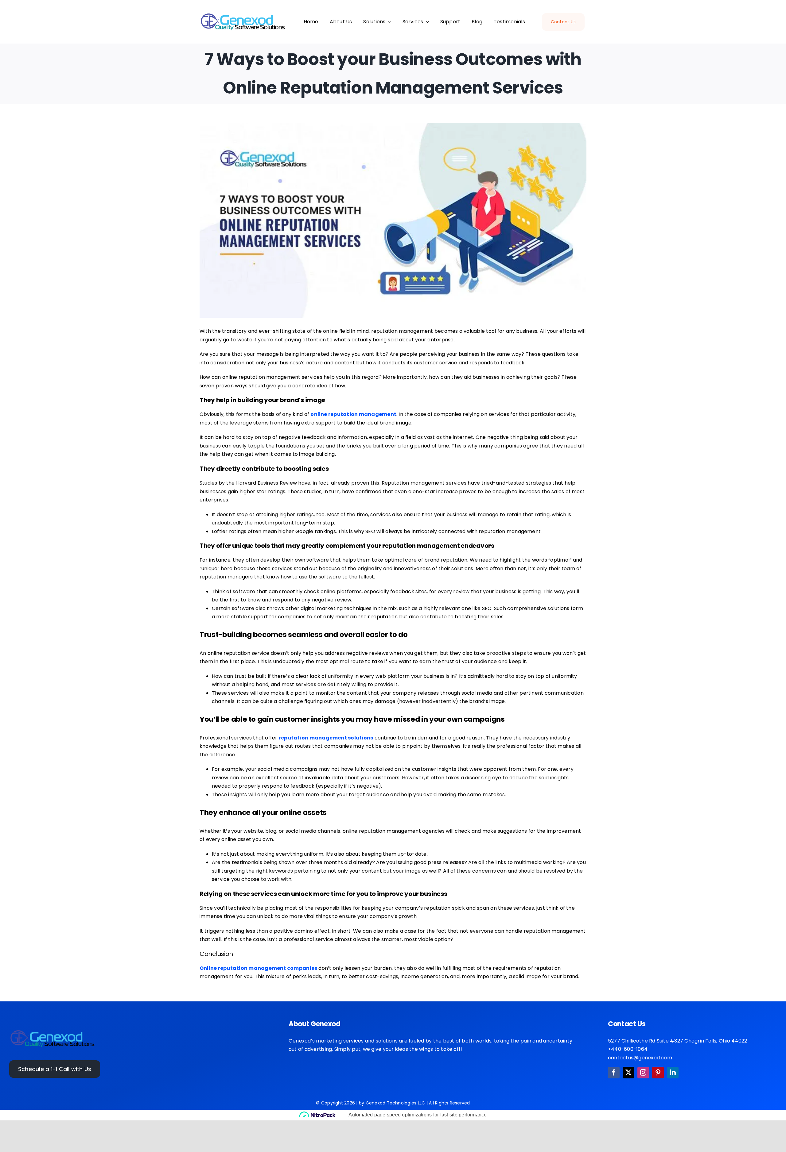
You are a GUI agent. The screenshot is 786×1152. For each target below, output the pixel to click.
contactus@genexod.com (640, 1057)
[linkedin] (673, 1072)
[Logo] (52, 1031)
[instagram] (643, 1072)
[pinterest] (658, 1072)
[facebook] (614, 1072)
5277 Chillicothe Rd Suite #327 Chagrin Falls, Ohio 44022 (677, 1040)
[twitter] (628, 1072)
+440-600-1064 (628, 1049)
